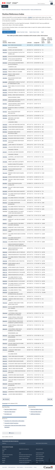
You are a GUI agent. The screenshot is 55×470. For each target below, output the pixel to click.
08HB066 (5, 161)
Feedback (13, 433)
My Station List (8, 414)
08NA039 (5, 384)
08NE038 (5, 263)
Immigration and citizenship (7, 454)
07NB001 (30, 17)
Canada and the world (40, 452)
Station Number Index (22, 32)
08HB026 (5, 118)
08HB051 (5, 103)
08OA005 (5, 179)
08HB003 (5, 147)
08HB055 (5, 157)
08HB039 (5, 92)
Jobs (3, 452)
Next (49, 399)
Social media (4, 467)
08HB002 (5, 78)
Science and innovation (40, 456)
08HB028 (5, 124)
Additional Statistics (35, 414)
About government (39, 449)
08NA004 (5, 197)
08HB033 (5, 132)
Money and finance (39, 454)
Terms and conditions (28, 467)
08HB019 (5, 69)
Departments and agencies (24, 449)
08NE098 (5, 283)
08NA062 (5, 299)
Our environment (22, 443)
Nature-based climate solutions (41, 443)
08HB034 (5, 138)
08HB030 (5, 86)
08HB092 (5, 140)
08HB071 (5, 152)
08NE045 (5, 267)
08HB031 (5, 90)
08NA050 (5, 387)
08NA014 (5, 307)
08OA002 (5, 169)
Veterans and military (40, 460)
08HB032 (5, 115)
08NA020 (5, 363)
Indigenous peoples (39, 458)
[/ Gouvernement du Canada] (10, 3)
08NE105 (5, 277)
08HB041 (5, 144)
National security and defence (24, 456)
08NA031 (5, 325)
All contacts (4, 449)
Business (3, 458)
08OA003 (5, 173)
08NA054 (5, 350)
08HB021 (5, 50)
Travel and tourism (5, 456)
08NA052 (5, 202)
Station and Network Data (36, 9)
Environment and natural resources (13, 9)
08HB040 (5, 107)
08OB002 (5, 187)
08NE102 (5, 272)
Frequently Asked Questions (11, 423)
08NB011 (5, 223)
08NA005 (5, 366)
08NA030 (5, 329)
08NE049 (5, 287)
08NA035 (5, 321)
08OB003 (5, 191)
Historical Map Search (35, 411)
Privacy (35, 467)
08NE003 (5, 290)
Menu (4, 6)
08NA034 (5, 317)
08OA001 (5, 166)
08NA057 (5, 361)
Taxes (20, 452)
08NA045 (5, 194)
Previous (7, 399)
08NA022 (5, 391)
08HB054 (5, 127)
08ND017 (5, 227)
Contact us (4, 443)
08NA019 (5, 358)
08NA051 (5, 377)
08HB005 (5, 135)
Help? (42, 32)
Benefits (3, 460)
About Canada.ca (20, 467)
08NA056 (5, 371)
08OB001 (5, 183)
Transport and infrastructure (24, 462)
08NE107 (5, 254)
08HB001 (5, 56)
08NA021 (5, 394)
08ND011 (5, 238)
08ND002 (5, 241)
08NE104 (5, 270)
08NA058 (5, 313)
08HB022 (5, 45)
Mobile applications (11, 467)
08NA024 (5, 339)
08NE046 (5, 252)
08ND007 (5, 230)
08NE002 (5, 281)
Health (3, 462)
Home (3, 9)
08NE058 (5, 292)
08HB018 (5, 52)
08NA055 (5, 343)
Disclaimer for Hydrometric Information (14, 421)
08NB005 (5, 209)
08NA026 (5, 347)
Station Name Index (34, 32)
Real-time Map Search (9, 411)
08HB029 (5, 63)
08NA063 (5, 303)
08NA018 (5, 380)
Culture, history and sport (23, 458)
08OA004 (5, 177)
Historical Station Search (36, 409)
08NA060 (5, 368)
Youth (37, 462)
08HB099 (5, 129)
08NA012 (5, 356)
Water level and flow (25, 9)
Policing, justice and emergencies (25, 460)
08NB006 (5, 215)
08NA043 (5, 335)
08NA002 (5, 206)
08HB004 (5, 59)
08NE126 (5, 274)
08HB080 (5, 82)
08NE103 (5, 248)
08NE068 (5, 261)
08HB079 (5, 95)
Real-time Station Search (10, 409)
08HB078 (5, 74)
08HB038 (5, 71)
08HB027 (5, 111)
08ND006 (5, 257)
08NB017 (5, 219)
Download (4, 403)
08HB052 (5, 99)
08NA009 (5, 375)
